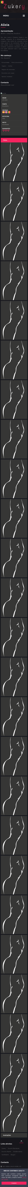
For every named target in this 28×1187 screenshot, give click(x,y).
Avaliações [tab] (7, 1135)
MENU (6, 16)
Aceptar (14, 1183)
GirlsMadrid (5, 1154)
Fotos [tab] (5, 140)
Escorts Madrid (6, 1151)
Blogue (13, 1154)
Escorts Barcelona (13, 1148)
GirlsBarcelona (17, 1151)
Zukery (4, 1148)
